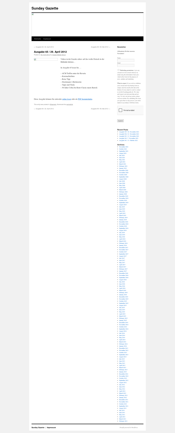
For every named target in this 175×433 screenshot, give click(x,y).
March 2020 (122, 190)
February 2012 (123, 395)
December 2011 (123, 400)
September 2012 (123, 380)
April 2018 (122, 239)
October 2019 (123, 200)
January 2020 (123, 194)
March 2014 (122, 342)
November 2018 (123, 224)
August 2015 (123, 305)
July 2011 (122, 410)
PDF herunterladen (85, 99)
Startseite (37, 39)
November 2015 (123, 299)
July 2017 (122, 258)
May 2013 (122, 363)
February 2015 (123, 318)
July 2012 (122, 385)
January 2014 (123, 346)
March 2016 (122, 290)
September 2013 (123, 355)
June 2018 (122, 235)
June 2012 (122, 387)
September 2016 (123, 277)
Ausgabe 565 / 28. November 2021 (129, 132)
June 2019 (122, 209)
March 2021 (122, 164)
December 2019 (123, 196)
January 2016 (123, 295)
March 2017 (122, 267)
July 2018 (122, 232)
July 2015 (122, 307)
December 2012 (123, 374)
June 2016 (122, 284)
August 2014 (123, 331)
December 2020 (123, 170)
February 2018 (123, 243)
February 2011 (123, 421)
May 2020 (122, 185)
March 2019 (122, 215)
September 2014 (123, 329)
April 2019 (122, 213)
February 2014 (123, 344)
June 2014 (122, 335)
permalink (69, 104)
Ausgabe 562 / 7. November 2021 (128, 138)
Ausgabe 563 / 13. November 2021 (129, 136)
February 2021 (123, 166)
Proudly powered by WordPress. (129, 427)
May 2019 (122, 211)
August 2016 (123, 280)
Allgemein (53, 104)
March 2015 (122, 316)
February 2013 (123, 370)
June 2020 (122, 183)
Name (119, 58)
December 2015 (123, 297)
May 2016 (122, 286)
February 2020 (123, 192)
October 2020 (123, 175)
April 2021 (122, 162)
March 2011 (122, 419)
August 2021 (123, 153)
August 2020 (123, 179)
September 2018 (123, 228)
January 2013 (123, 372)
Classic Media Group (59, 55)
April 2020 (122, 187)
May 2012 (122, 389)
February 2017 (123, 269)
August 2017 (123, 256)
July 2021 (122, 155)
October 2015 (123, 301)
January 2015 (123, 320)
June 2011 (122, 412)
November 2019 (123, 198)
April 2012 (122, 391)
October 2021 (123, 149)
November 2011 (123, 402)
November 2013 (123, 350)
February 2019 (123, 217)
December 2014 (123, 322)
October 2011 (123, 404)
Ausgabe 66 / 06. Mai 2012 (100, 47)
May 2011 (122, 415)
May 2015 (122, 312)
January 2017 (123, 271)
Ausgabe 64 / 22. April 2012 (44, 47)
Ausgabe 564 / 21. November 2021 (129, 134)
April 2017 (122, 265)
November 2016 (123, 275)
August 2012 (123, 382)
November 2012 (123, 376)
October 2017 (123, 252)
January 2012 (123, 397)
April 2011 (122, 417)
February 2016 (123, 292)
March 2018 (122, 241)
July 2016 (122, 282)
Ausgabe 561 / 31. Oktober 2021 (128, 140)
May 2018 (122, 237)
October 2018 (123, 226)
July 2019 (122, 207)
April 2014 (122, 340)
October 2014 (123, 327)
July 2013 (122, 359)
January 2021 (123, 168)
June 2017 (122, 260)
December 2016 (123, 273)
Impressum (47, 39)
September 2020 (123, 177)
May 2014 (122, 337)
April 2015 (122, 314)
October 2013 (123, 352)
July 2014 (122, 333)
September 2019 (123, 202)
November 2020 (123, 172)
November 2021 (123, 147)
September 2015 (123, 303)
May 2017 (122, 262)
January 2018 (123, 245)
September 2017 (123, 254)
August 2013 (123, 357)
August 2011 (123, 408)
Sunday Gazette (45, 8)
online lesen (66, 99)
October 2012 (123, 378)
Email (118, 63)
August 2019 (123, 205)
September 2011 (123, 406)
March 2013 (122, 367)
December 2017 (123, 247)
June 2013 (122, 361)
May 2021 (122, 160)
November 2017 (123, 250)
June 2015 (122, 310)
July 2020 (122, 181)
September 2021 (123, 151)
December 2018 (123, 222)
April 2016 (122, 288)
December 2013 (123, 348)
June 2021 (122, 157)
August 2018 (123, 230)
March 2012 (122, 393)
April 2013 (122, 365)
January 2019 (123, 220)
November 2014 (123, 325)
